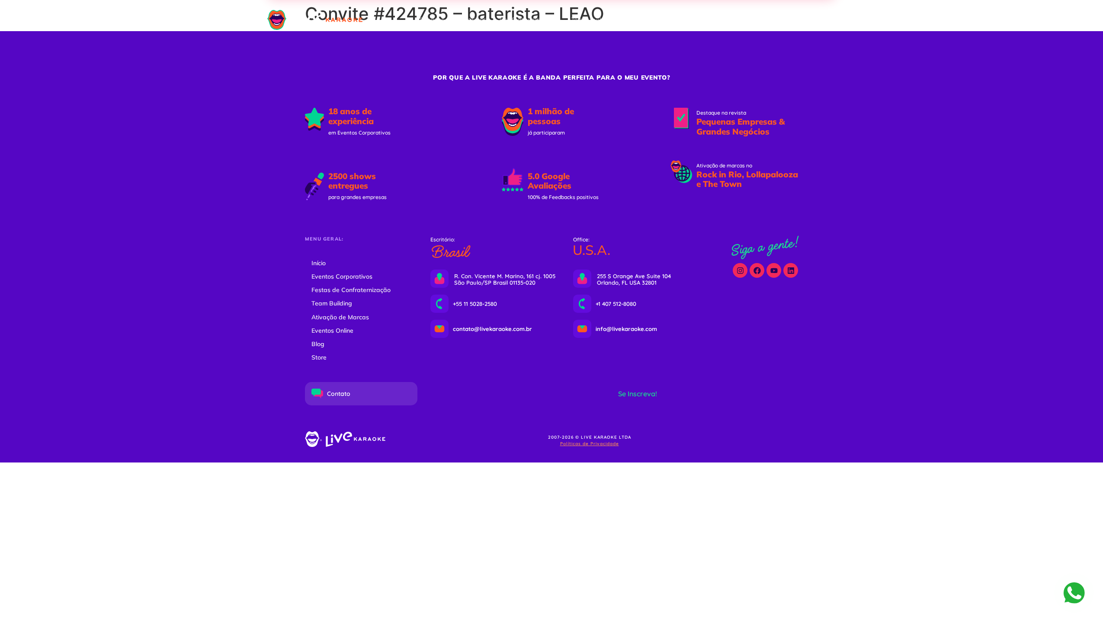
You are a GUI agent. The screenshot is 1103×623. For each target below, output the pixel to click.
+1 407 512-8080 (616, 303)
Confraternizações (529, 20)
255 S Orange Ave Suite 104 (634, 276)
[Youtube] (773, 270)
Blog (317, 344)
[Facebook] (757, 270)
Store (319, 357)
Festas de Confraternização (351, 290)
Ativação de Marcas (340, 317)
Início (318, 263)
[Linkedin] (790, 270)
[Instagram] (740, 270)
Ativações (643, 20)
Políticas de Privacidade (589, 443)
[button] (774, 20)
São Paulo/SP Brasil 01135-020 (494, 282)
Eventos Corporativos (453, 20)
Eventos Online (695, 20)
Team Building (593, 20)
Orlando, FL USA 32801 (627, 282)
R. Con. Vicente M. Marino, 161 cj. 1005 (504, 276)
